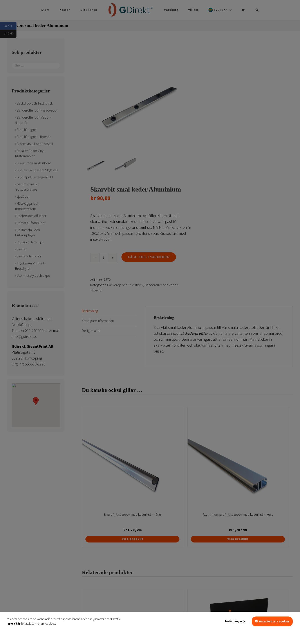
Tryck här (13, 624)
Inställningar (233, 621)
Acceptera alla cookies (274, 621)
